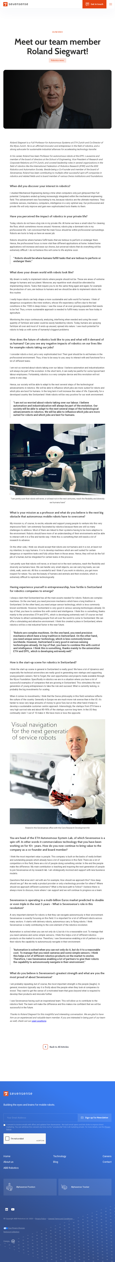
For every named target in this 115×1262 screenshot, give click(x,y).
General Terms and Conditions (60, 1219)
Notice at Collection (11, 1232)
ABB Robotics (11, 1167)
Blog (55, 1161)
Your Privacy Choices (16, 1228)
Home (7, 1156)
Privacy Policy (40, 1219)
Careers (107, 1156)
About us (8, 1161)
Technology (59, 1156)
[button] (110, 4)
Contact (107, 1161)
